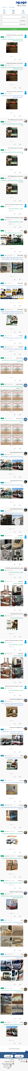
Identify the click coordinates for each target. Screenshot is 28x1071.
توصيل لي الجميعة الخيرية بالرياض (16, 208)
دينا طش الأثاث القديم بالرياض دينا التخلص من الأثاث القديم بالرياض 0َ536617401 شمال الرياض (12, 704)
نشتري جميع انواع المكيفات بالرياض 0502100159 (12, 782)
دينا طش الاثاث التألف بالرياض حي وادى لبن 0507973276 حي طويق (12, 387)
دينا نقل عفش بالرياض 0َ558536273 (16, 891)
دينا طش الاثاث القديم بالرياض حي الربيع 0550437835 (12, 457)
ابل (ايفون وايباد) (6, 1065)
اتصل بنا (11, 1059)
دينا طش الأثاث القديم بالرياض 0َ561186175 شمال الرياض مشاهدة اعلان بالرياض (12, 732)
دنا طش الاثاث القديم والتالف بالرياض (16, 452)
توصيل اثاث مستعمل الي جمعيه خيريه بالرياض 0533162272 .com (12, 923)
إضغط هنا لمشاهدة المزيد (14, 1049)
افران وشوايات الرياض (18, 583)
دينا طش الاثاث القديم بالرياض (16, 618)
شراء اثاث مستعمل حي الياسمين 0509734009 (13, 338)
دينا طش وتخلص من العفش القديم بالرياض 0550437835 (12, 485)
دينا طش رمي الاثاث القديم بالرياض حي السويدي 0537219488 (12, 181)
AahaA (21, 230)
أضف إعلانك (14, 29)
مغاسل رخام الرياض (19, 538)
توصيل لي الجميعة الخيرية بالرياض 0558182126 (14, 217)
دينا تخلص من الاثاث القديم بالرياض (17, 613)
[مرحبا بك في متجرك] (21, 3)
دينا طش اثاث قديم (19, 358)
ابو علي (21, 920)
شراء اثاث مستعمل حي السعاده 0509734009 (13, 349)
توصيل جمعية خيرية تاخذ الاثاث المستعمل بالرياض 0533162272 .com (12, 957)
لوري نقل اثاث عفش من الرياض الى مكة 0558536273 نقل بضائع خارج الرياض (12, 896)
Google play (7, 1056)
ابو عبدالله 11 (20, 335)
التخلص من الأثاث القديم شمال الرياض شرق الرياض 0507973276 (12, 360)
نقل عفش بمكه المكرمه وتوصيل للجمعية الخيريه (12, 858)
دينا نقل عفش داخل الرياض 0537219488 (15, 119)
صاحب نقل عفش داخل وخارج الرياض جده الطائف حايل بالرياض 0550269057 (12, 40)
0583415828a (20, 255)
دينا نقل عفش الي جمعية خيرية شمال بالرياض (14, 35)
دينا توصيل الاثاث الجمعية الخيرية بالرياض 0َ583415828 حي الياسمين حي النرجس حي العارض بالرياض (12, 312)
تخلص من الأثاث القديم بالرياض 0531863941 (13, 1024)
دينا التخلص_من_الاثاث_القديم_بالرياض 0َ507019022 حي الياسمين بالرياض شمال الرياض (12, 286)
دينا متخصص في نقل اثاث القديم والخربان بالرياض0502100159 (12, 808)
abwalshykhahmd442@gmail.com (16, 699)
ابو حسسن (21, 780)
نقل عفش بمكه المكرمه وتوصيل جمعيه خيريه (13, 883)
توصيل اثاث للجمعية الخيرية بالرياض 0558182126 (14, 204)
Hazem (21, 1022)
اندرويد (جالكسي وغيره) (6, 1067)
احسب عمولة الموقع (21, 1059)
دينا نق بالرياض (20, 831)
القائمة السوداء (22, 1061)
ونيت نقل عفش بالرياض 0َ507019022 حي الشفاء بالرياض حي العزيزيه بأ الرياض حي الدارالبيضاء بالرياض (12, 259)
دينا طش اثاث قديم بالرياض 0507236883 (14, 233)
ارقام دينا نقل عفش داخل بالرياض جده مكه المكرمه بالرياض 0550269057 (12, 96)
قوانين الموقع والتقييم (8, 1061)
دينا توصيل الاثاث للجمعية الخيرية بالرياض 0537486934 (12, 124)
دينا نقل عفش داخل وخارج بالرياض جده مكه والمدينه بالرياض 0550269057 (12, 68)
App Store (18, 1056)
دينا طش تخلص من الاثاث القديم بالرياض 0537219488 (12, 152)
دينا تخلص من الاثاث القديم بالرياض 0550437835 (12, 513)
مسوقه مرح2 (20, 535)
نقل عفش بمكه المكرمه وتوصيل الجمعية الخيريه (12, 833)
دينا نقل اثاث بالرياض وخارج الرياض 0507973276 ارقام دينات (12, 421)
